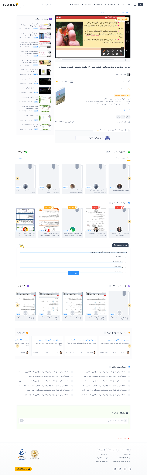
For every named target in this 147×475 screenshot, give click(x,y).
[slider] (61, 59)
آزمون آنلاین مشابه (119, 286)
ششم (109, 12)
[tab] (127, 89)
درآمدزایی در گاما (100, 461)
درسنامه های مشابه (119, 367)
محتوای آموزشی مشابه (117, 151)
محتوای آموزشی (126, 12)
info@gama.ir (123, 458)
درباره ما (125, 455)
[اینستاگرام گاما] (125, 469)
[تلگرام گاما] (130, 469)
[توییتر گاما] (115, 469)
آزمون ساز (102, 455)
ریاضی (102, 12)
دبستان (116, 12)
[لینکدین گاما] (120, 469)
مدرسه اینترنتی (100, 458)
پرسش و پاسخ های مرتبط (116, 332)
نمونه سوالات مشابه (118, 202)
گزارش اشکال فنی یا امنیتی (120, 461)
